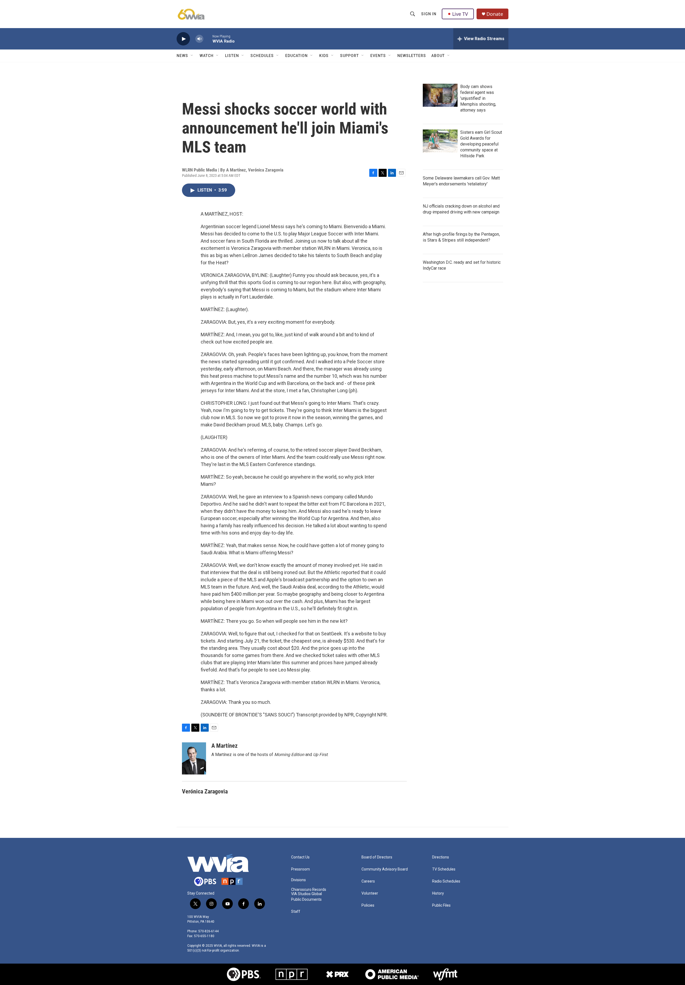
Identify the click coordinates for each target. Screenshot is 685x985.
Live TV (460, 14)
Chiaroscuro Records (308, 890)
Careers (368, 881)
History (438, 893)
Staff (295, 912)
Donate (494, 14)
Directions (440, 857)
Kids (324, 56)
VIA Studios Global (306, 894)
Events (378, 56)
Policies (367, 905)
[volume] (199, 39)
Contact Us (300, 857)
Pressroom (300, 869)
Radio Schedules (446, 881)
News (182, 56)
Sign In (428, 14)
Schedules (262, 56)
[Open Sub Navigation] (192, 56)
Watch (207, 56)
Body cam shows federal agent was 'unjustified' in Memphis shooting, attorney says (478, 98)
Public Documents (306, 900)
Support (349, 56)
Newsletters (411, 56)
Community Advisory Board (384, 869)
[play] (183, 39)
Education (296, 56)
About (438, 56)
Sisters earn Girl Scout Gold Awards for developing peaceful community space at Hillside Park (481, 144)
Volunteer (369, 893)
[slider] (208, 38)
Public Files (441, 905)
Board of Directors (376, 857)
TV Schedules (443, 869)
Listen (232, 56)
